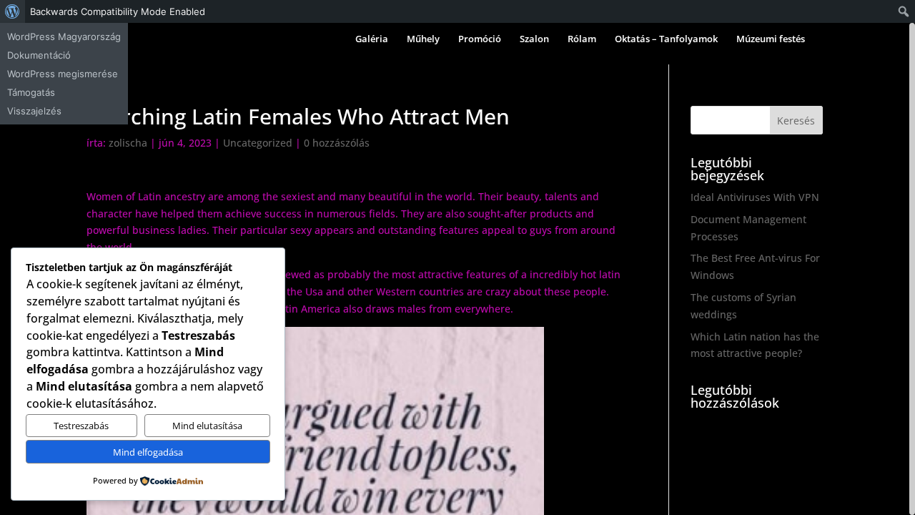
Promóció (479, 39)
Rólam (582, 39)
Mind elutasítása (207, 425)
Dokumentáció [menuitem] (39, 55)
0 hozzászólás (337, 142)
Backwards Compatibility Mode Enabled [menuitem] (117, 11)
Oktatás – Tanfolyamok (666, 39)
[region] (457, 269)
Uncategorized (257, 142)
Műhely (423, 39)
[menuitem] (12, 11)
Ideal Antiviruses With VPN (755, 197)
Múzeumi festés (770, 39)
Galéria (371, 39)
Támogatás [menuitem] (31, 92)
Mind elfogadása (148, 452)
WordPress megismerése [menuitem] (62, 73)
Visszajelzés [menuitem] (34, 111)
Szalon (534, 39)
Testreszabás (81, 425)
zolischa (128, 142)
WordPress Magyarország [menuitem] (64, 36)
